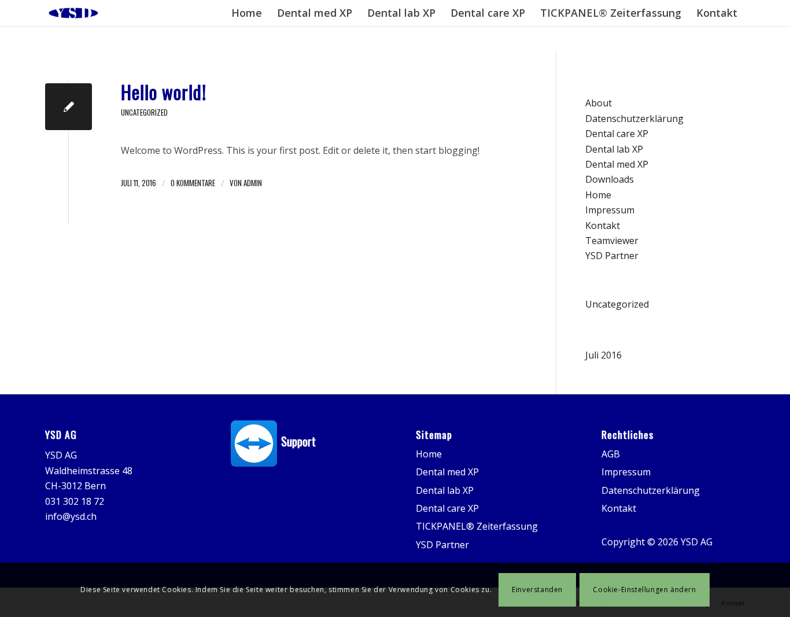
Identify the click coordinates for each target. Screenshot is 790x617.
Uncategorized (144, 112)
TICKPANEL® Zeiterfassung (477, 526)
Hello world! (163, 91)
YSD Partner (611, 255)
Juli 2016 (603, 355)
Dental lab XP (614, 149)
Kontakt (602, 225)
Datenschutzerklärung (634, 118)
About (598, 103)
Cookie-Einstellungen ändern (644, 589)
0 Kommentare (193, 183)
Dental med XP (616, 164)
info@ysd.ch (71, 516)
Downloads (609, 179)
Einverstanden (537, 589)
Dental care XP (616, 133)
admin (252, 183)
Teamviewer (611, 240)
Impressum (609, 210)
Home (598, 195)
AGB (610, 454)
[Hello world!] (68, 106)
